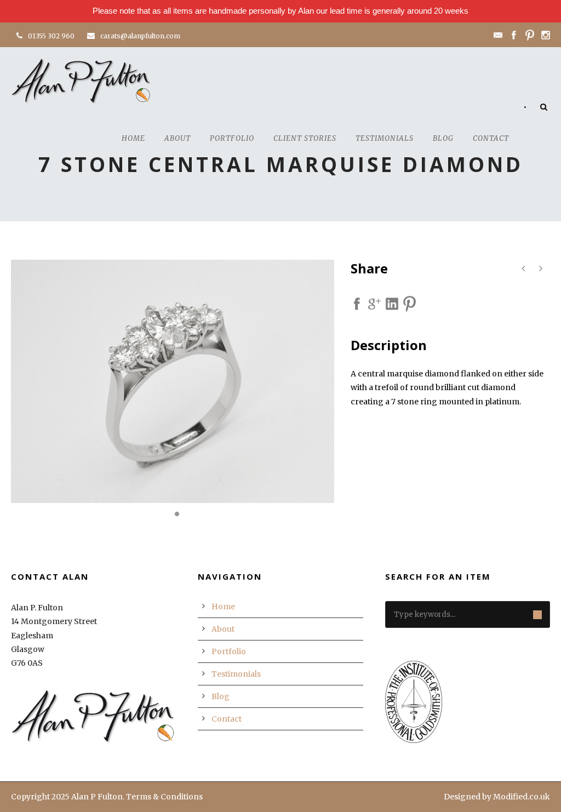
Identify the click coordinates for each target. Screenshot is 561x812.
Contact (491, 138)
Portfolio (232, 138)
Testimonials (385, 138)
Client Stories (304, 138)
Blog (443, 138)
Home (133, 138)
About (177, 138)
